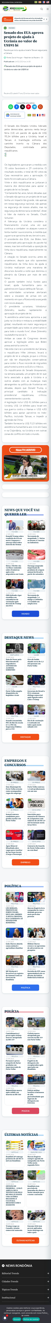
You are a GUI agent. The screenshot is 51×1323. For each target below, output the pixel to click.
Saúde (36, 655)
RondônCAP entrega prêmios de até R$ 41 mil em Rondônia (14, 1158)
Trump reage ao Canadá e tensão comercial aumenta (14, 1228)
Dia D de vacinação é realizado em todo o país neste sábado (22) (35, 723)
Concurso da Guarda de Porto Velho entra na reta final (36, 848)
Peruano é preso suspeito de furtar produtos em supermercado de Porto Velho (13, 1065)
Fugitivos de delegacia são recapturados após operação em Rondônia (35, 1065)
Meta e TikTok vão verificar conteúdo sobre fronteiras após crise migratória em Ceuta (14, 570)
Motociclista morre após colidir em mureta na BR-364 (14, 1092)
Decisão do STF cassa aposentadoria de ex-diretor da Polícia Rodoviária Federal (36, 974)
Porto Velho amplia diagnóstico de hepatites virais (14, 693)
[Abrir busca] (41, 9)
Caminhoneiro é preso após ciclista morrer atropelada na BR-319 (14, 1036)
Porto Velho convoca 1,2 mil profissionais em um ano (36, 789)
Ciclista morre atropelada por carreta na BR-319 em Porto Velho (35, 1036)
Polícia (15, 1029)
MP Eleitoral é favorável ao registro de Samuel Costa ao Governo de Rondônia (14, 975)
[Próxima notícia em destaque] (46, 19)
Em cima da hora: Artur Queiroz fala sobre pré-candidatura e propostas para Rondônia (28, 19)
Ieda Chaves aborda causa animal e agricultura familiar (14, 946)
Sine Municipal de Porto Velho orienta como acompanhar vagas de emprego (14, 790)
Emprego (14, 782)
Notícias (14, 1152)
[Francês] (39, 115)
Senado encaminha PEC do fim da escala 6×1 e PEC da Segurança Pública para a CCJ (14, 724)
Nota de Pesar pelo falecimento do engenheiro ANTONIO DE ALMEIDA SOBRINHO (13, 664)
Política (36, 687)
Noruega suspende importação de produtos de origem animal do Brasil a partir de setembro (35, 570)
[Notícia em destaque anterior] (44, 19)
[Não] (48, 1314)
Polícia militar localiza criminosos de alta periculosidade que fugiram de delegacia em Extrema (35, 1096)
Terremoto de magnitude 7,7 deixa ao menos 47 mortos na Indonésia (36, 539)
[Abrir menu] (47, 9)
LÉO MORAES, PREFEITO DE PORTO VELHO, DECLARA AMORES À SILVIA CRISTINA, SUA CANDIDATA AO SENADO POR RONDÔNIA (14, 915)
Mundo (12, 28)
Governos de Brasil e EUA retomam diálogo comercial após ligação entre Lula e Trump (36, 695)
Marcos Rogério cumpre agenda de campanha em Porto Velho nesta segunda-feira (35, 1160)
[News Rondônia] (14, 9)
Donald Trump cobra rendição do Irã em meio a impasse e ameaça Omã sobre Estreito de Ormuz (15, 540)
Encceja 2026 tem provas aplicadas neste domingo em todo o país (35, 1229)
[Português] (29, 115)
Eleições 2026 (36, 1152)
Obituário (14, 655)
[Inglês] (43, 115)
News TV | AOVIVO (25, 450)
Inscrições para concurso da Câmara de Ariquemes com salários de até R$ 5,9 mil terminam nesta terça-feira (36, 819)
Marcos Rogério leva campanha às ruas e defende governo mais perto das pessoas (36, 912)
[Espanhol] (34, 115)
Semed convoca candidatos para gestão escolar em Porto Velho (13, 817)
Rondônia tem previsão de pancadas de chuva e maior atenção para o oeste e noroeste (36, 1190)
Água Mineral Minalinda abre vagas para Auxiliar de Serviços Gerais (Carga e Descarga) (14, 850)
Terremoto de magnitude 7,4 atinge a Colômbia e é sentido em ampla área (35, 599)
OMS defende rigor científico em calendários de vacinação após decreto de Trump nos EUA (14, 600)
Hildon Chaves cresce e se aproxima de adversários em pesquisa (36, 947)
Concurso (36, 810)
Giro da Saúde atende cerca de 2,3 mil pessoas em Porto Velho (35, 662)
